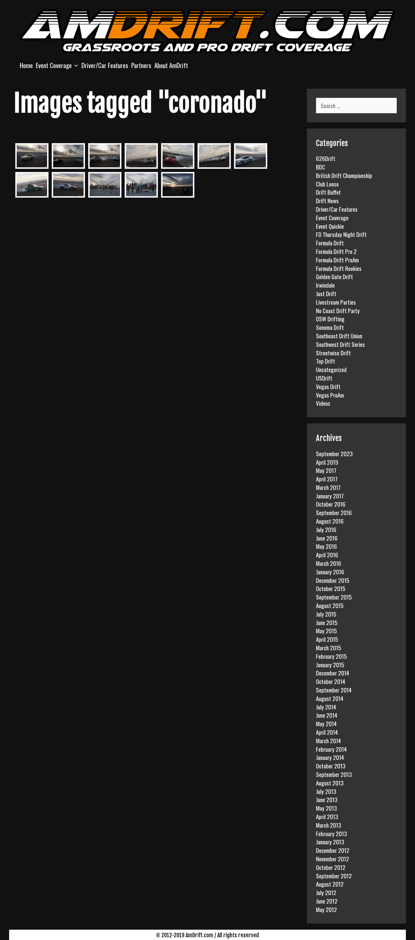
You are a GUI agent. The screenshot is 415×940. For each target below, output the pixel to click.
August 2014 (329, 698)
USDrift (324, 378)
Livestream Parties (336, 302)
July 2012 (326, 892)
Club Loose (327, 183)
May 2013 (326, 808)
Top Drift (325, 361)
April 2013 (327, 816)
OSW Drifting (330, 318)
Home (26, 65)
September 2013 (334, 774)
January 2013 (330, 841)
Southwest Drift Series (340, 344)
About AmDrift (171, 65)
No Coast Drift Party (338, 310)
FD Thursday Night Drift (341, 234)
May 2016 (326, 546)
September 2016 (334, 512)
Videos (323, 403)
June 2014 (326, 715)
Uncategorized (331, 369)
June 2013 (327, 799)
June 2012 (327, 901)
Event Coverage (54, 65)
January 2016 (330, 571)
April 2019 (327, 462)
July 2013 (326, 791)
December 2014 (332, 672)
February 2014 (331, 749)
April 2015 (327, 639)
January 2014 (330, 757)
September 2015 (334, 597)
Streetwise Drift (333, 352)
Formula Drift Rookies (339, 268)
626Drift (325, 158)
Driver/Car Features (104, 65)
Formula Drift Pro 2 (336, 251)
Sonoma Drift (330, 327)
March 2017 (328, 487)
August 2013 (330, 782)
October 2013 (330, 765)
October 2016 (330, 504)
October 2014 (330, 681)
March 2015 (328, 647)
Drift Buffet (328, 192)
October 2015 (330, 588)
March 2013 (328, 825)
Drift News (327, 200)
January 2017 (330, 495)
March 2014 (328, 740)
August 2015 (330, 605)
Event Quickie (330, 226)
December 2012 (332, 850)
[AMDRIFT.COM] (207, 30)
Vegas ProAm (330, 395)
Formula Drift (330, 242)
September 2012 (334, 875)
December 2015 (332, 580)
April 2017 (327, 478)
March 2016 (328, 563)
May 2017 (326, 470)
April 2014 (327, 732)
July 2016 (326, 529)
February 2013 (331, 833)
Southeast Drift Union (339, 335)
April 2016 (327, 554)
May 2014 (326, 723)
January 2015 (330, 664)
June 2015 (327, 622)
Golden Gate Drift (334, 276)
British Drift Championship (344, 175)
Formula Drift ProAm (337, 259)
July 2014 (326, 706)
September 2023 (334, 453)
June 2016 (327, 538)
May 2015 (326, 630)
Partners (141, 65)
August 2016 (330, 521)
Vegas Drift (328, 386)
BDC (320, 166)
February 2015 (331, 656)
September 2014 (334, 689)
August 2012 (330, 884)
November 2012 (332, 858)
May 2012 (326, 909)
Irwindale (325, 285)
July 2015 (326, 614)
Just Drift (326, 293)
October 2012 (330, 867)
